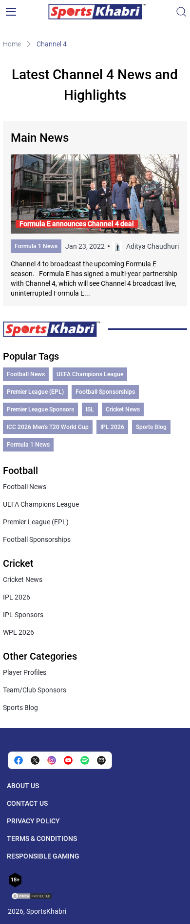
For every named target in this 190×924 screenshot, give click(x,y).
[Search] (181, 12)
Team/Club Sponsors (34, 690)
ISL (90, 409)
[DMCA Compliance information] (32, 897)
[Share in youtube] (68, 760)
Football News (26, 374)
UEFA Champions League (90, 374)
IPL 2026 (112, 427)
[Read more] (95, 226)
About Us (23, 786)
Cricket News (123, 409)
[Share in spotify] (84, 760)
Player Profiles (24, 672)
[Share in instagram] (51, 760)
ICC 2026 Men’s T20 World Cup (48, 427)
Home (12, 44)
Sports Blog (151, 427)
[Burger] (11, 12)
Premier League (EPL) (35, 391)
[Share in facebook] (18, 760)
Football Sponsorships (105, 391)
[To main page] (97, 12)
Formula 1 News (36, 246)
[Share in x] (35, 760)
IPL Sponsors (23, 615)
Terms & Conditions (42, 838)
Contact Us (27, 803)
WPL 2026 (18, 632)
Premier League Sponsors (40, 409)
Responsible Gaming (43, 856)
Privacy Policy (33, 821)
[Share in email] (101, 760)
